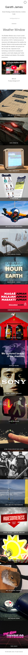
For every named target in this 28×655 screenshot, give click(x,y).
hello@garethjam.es (15, 18)
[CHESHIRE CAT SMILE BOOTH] (14, 564)
